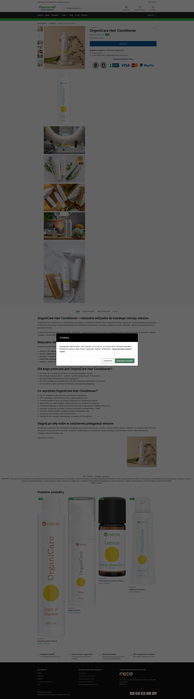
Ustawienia (108, 361)
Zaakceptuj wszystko (125, 361)
